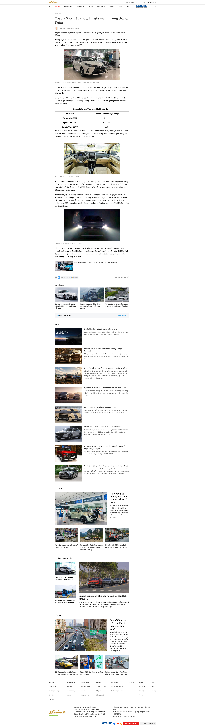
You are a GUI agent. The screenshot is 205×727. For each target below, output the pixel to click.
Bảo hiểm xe (101, 6)
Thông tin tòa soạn (130, 723)
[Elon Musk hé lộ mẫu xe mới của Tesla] (68, 414)
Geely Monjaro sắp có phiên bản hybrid (100, 329)
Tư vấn (141, 695)
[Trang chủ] (49, 6)
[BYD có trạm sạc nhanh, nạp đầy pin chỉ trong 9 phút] (65, 568)
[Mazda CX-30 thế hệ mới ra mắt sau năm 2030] (68, 434)
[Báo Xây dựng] (141, 6)
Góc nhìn (58, 615)
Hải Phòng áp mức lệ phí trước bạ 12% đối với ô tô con (118, 498)
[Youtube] (118, 723)
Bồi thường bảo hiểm (117, 691)
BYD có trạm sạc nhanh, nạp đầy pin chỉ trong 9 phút (64, 579)
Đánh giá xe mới (86, 686)
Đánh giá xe (80, 6)
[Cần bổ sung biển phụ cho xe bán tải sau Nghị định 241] (104, 577)
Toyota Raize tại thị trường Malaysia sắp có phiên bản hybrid (90, 306)
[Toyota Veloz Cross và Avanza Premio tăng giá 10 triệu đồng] (117, 294)
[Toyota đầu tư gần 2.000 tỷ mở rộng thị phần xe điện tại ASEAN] (64, 266)
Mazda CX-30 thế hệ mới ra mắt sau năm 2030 (103, 427)
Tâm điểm (52, 699)
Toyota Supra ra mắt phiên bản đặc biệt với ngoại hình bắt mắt (65, 306)
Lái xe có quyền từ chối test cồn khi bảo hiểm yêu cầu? (116, 673)
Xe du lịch (69, 686)
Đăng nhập (153, 2)
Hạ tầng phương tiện (63, 558)
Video (120, 6)
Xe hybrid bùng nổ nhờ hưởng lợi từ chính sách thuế (106, 466)
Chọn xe (98, 691)
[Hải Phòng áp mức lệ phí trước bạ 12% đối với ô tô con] (81, 508)
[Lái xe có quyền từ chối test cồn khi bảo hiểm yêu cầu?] (117, 662)
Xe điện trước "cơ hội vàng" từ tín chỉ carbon (66, 546)
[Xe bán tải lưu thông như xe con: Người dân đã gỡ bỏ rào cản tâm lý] (91, 535)
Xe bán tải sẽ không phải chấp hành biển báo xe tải (116, 546)
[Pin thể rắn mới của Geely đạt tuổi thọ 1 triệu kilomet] (68, 356)
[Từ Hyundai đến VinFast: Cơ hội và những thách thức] (66, 662)
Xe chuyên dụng (71, 691)
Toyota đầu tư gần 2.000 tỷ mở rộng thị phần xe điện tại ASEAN (95, 262)
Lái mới (91, 6)
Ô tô (153, 686)
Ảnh (128, 6)
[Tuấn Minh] (56, 28)
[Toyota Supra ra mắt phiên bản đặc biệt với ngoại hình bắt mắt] (66, 294)
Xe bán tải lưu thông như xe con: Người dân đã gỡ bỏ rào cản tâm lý (91, 547)
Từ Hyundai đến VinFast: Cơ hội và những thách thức (66, 673)
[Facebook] (114, 723)
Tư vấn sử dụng (101, 686)
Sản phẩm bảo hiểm (117, 686)
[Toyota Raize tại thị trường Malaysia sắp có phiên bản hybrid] (91, 294)
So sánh (84, 691)
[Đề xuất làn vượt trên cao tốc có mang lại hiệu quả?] (81, 635)
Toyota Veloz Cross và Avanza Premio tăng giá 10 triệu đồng (116, 305)
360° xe (57, 6)
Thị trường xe (68, 6)
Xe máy (68, 695)
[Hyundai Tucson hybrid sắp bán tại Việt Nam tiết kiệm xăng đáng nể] (68, 453)
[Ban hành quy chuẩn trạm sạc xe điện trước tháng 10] (65, 591)
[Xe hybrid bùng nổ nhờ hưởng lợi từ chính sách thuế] (68, 473)
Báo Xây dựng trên (65, 277)
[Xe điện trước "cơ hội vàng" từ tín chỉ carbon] (66, 535)
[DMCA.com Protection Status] (53, 716)
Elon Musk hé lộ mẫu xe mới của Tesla (100, 407)
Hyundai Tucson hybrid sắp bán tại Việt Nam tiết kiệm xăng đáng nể (104, 447)
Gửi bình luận (122, 315)
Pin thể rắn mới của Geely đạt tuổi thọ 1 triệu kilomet (103, 350)
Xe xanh (111, 6)
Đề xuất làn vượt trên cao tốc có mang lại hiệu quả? (118, 624)
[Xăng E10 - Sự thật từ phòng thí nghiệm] (91, 662)
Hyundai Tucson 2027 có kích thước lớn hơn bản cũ (105, 388)
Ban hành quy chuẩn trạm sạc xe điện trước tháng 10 (65, 601)
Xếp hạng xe (85, 695)
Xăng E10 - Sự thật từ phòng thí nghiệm (91, 673)
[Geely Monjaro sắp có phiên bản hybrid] (68, 336)
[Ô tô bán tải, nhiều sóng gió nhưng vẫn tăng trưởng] (68, 375)
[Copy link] (128, 277)
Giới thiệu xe (143, 691)
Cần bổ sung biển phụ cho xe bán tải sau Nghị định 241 (103, 597)
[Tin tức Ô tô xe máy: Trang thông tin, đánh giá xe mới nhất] (53, 2)
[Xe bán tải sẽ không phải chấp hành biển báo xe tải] (117, 535)
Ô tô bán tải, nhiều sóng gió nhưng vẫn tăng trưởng (105, 368)
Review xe (142, 686)
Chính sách (59, 489)
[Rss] (121, 724)
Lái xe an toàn (100, 695)
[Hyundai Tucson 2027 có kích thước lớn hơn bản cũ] (68, 395)
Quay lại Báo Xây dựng (149, 723)
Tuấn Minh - (63, 28)
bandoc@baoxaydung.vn (126, 716)
